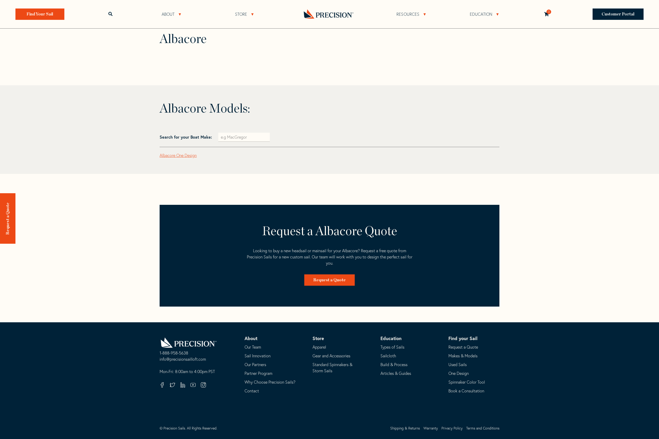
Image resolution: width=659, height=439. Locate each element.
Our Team (253, 347)
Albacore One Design (178, 155)
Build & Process (393, 364)
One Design (458, 373)
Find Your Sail (40, 14)
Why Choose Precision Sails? (270, 382)
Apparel (319, 347)
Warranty (430, 428)
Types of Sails (392, 347)
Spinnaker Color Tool (466, 382)
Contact (252, 390)
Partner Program (258, 373)
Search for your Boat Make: (186, 137)
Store (241, 14)
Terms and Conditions (482, 428)
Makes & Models (463, 355)
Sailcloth (388, 355)
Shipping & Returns (405, 428)
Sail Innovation (258, 355)
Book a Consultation (466, 390)
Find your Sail (463, 338)
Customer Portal (618, 14)
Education (481, 14)
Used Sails (457, 364)
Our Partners (255, 364)
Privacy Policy (452, 428)
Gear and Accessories (331, 355)
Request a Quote (8, 218)
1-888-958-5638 (174, 353)
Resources (407, 14)
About (168, 14)
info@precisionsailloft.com (183, 359)
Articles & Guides (395, 373)
